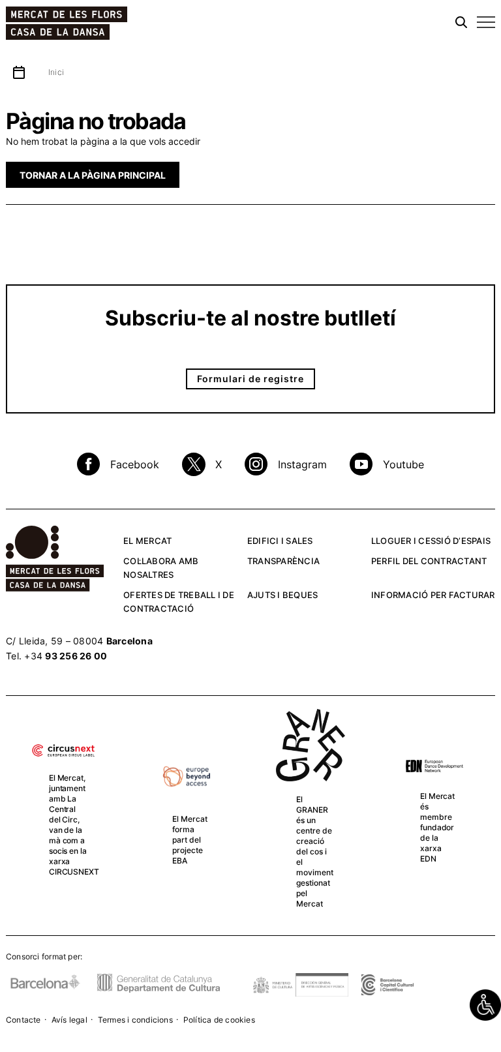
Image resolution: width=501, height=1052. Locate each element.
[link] (485, 1005)
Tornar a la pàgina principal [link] (93, 175)
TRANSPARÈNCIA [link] (283, 561)
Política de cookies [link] (219, 1020)
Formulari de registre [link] (250, 378)
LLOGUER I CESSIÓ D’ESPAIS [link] (431, 540)
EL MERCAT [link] (147, 540)
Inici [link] (56, 72)
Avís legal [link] (69, 1020)
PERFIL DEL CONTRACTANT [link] (429, 561)
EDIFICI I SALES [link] (280, 540)
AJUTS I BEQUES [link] (282, 595)
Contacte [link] (23, 1020)
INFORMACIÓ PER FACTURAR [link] (433, 595)
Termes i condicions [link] (135, 1020)
